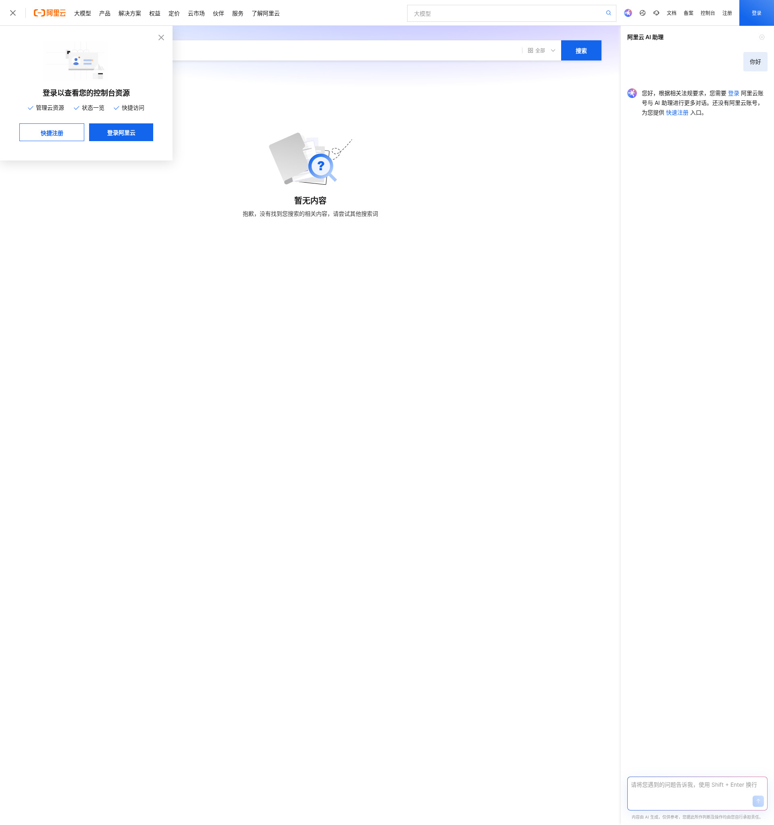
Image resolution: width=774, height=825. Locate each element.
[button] (758, 801)
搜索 (581, 50)
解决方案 (130, 13)
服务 (237, 13)
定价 (174, 13)
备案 (688, 12)
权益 (154, 13)
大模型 (82, 13)
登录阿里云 (121, 132)
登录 (757, 12)
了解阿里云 (266, 13)
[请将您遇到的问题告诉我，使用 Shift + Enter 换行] (697, 784)
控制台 (708, 12)
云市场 (196, 13)
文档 (671, 12)
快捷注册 (52, 133)
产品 (104, 13)
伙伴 (218, 13)
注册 (727, 12)
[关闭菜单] (13, 13)
